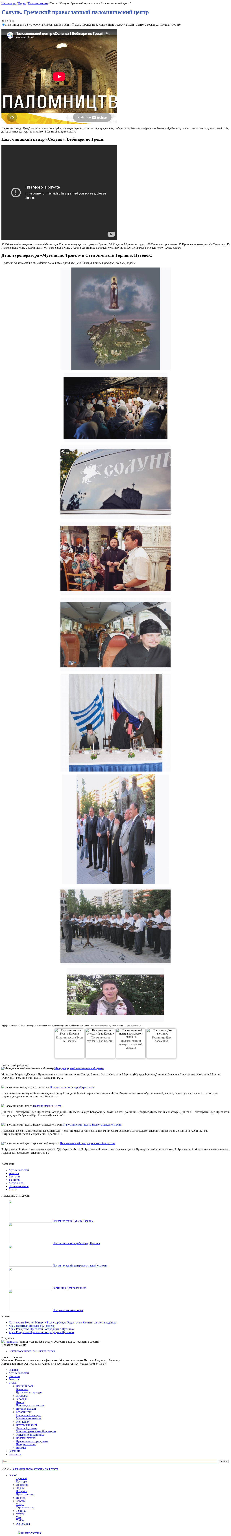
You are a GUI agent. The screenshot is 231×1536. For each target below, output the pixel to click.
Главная (13, 1369)
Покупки (21, 1491)
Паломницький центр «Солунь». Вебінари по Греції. (38, 24)
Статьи (13, 1189)
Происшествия (25, 1494)
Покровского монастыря (68, 1310)
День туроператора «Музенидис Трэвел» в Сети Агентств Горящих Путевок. (122, 24)
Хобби (20, 1520)
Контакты (15, 1454)
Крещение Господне (28, 1415)
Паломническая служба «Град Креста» (76, 1243)
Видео (22, 3)
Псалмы (21, 1447)
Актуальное (16, 1182)
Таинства (14, 1179)
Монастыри (23, 1421)
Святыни (14, 1176)
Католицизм (23, 1411)
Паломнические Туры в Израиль (73, 1220)
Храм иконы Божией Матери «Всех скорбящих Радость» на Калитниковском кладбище (62, 1322)
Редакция (14, 1450)
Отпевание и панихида (30, 1434)
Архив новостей (19, 1170)
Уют (18, 1517)
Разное (13, 1475)
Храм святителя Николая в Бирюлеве (32, 1325)
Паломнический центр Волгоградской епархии (92, 1124)
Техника (21, 1510)
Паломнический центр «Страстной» (72, 1087)
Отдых (20, 1487)
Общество (22, 1484)
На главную (8, 3)
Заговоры (22, 1395)
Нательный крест (26, 1424)
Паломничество (38, 3)
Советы (20, 1500)
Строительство (25, 1507)
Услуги (20, 1513)
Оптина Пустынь (26, 1428)
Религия (14, 1173)
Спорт (20, 1504)
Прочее (20, 1497)
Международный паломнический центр (79, 1068)
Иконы (20, 1402)
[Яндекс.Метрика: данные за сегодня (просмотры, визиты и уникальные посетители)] (30, 1533)
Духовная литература (29, 1392)
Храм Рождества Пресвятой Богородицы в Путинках (41, 1329)
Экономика (23, 1523)
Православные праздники (32, 1441)
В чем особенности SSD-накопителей (32, 1350)
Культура (21, 1481)
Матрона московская (28, 1418)
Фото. (177, 24)
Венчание (22, 1389)
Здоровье (21, 1478)
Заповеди (21, 1398)
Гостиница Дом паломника (69, 1287)
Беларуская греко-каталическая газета (35, 1468)
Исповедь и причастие (30, 1405)
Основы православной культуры (36, 1431)
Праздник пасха (26, 1444)
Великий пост (24, 1385)
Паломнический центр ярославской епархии (130, 1044)
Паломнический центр (47, 1105)
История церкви (26, 1408)
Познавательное (19, 1186)
